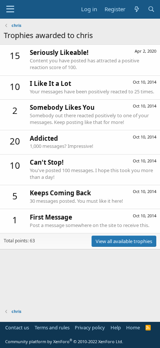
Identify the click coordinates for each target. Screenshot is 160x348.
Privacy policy (90, 327)
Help (116, 327)
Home (133, 327)
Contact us (17, 327)
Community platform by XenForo (64, 341)
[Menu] (10, 9)
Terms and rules (52, 327)
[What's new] (136, 9)
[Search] (151, 9)
